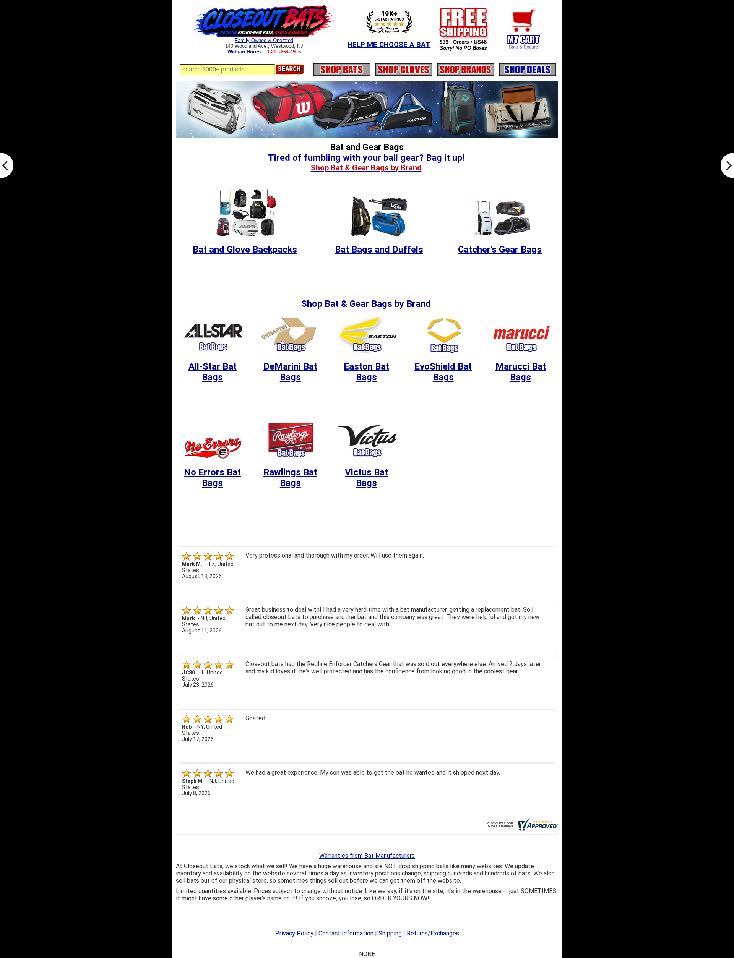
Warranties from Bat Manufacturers (367, 855)
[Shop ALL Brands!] (466, 67)
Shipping (390, 933)
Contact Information (345, 933)
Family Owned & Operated (264, 40)
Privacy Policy (294, 933)
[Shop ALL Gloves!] (404, 67)
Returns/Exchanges (433, 933)
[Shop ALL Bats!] (342, 67)
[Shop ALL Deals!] (528, 67)
